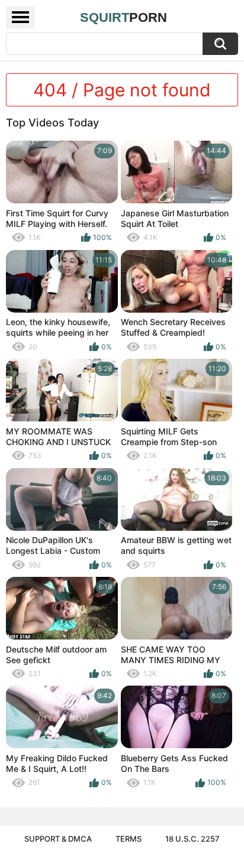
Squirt (123, 17)
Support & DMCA (58, 838)
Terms (128, 838)
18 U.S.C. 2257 (192, 838)
